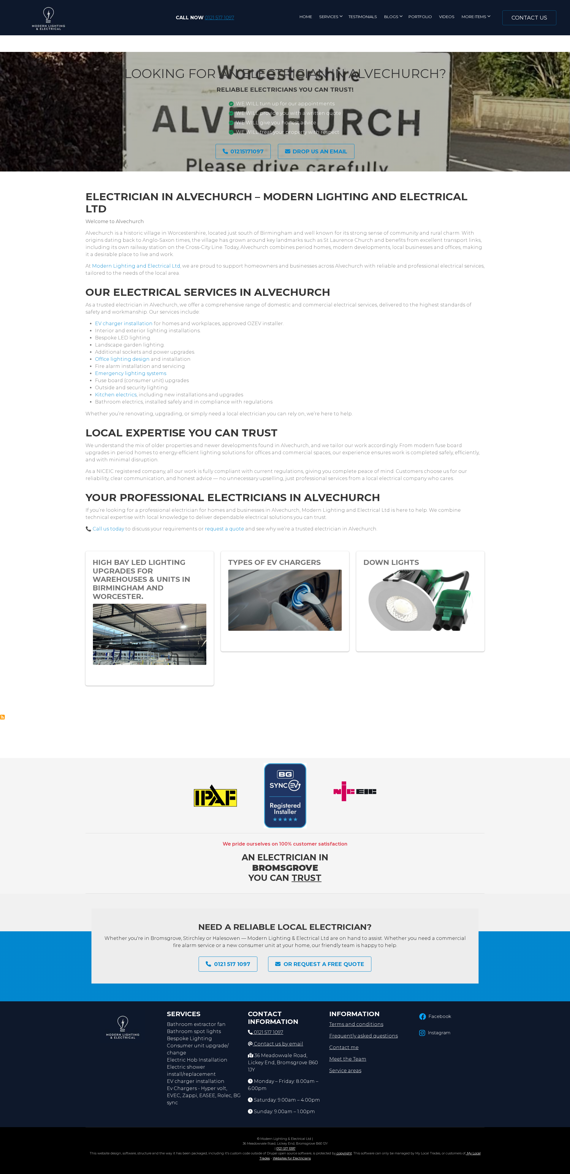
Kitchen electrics (116, 395)
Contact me (344, 1047)
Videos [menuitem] (447, 16)
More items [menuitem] (476, 18)
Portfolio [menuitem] (420, 16)
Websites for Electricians (292, 1158)
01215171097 (247, 151)
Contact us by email (278, 1044)
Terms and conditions (356, 1024)
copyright (344, 1153)
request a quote (224, 529)
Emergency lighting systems (130, 373)
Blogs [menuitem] (393, 18)
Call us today (108, 529)
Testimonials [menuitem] (363, 16)
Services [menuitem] (331, 18)
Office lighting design (122, 359)
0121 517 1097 (219, 17)
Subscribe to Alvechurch (2, 717)
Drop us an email (320, 151)
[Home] (48, 17)
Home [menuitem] (306, 16)
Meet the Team (347, 1059)
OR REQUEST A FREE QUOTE (324, 964)
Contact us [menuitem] (529, 18)
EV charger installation (124, 323)
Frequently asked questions (363, 1036)
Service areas (345, 1070)
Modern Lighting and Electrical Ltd (136, 266)
